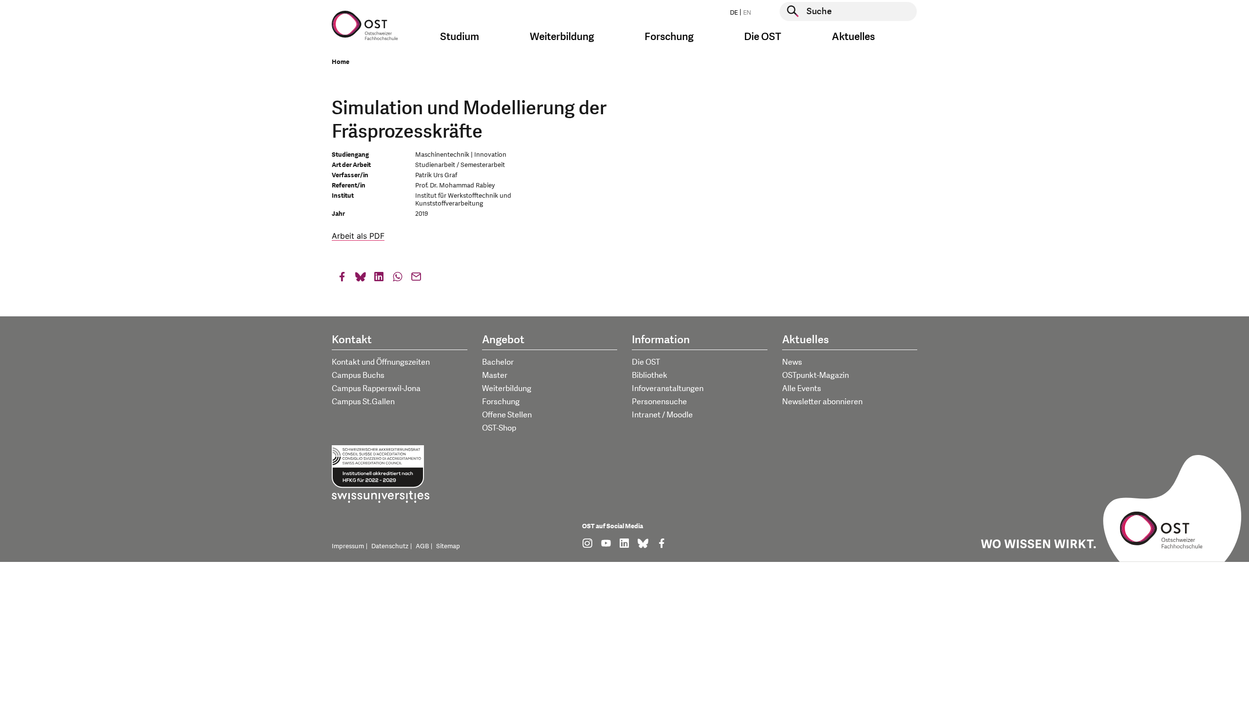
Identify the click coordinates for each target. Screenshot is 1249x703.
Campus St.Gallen (363, 401)
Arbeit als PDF (358, 236)
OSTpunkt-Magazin (815, 375)
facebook (342, 279)
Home (340, 62)
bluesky (360, 279)
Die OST (646, 362)
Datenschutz (389, 546)
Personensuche (659, 401)
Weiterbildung (506, 388)
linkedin (379, 279)
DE (734, 12)
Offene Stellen (507, 415)
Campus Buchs (358, 375)
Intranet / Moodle (662, 415)
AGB (422, 546)
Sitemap (448, 546)
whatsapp (397, 279)
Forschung (501, 401)
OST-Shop (499, 428)
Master (494, 375)
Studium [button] (459, 37)
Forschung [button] (669, 37)
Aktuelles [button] (853, 37)
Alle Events (801, 388)
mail (416, 279)
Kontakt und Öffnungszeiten (381, 362)
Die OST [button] (762, 37)
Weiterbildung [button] (562, 37)
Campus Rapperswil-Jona (376, 388)
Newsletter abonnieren (822, 401)
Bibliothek (649, 375)
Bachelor (498, 362)
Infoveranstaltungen (668, 388)
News (792, 362)
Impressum (348, 546)
